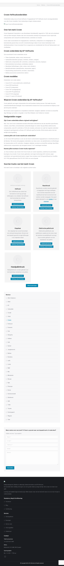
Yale (9, 419)
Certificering (9, 509)
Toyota (9, 408)
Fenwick (10, 327)
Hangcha (10, 335)
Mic (9, 371)
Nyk (9, 382)
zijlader (51, 199)
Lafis (9, 360)
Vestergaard (11, 412)
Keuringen (8, 520)
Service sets (9, 524)
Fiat (9, 331)
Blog (7, 505)
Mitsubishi (10, 375)
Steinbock (10, 397)
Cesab (9, 312)
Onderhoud (8, 531)
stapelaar (46, 201)
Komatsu (10, 357)
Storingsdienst (9, 516)
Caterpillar (10, 309)
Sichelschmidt (12, 393)
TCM (9, 405)
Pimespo (10, 386)
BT (8, 305)
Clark (9, 316)
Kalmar (9, 353)
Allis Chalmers (12, 298)
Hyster (9, 346)
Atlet (9, 301)
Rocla (9, 390)
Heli (9, 342)
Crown (9, 320)
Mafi (9, 368)
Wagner (10, 416)
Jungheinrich (11, 349)
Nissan (9, 379)
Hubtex (10, 338)
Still (9, 401)
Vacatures (8, 501)
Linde (9, 364)
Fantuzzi (10, 323)
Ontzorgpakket (9, 527)
